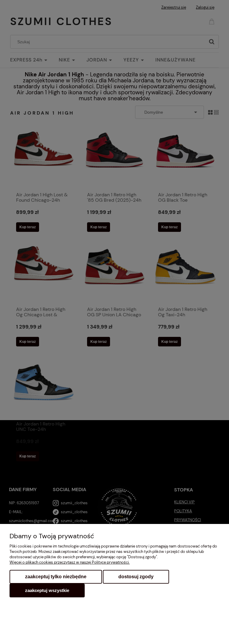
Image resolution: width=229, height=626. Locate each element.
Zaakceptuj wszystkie (47, 590)
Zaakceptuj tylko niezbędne (55, 576)
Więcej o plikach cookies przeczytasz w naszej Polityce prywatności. (70, 562)
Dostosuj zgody (136, 576)
